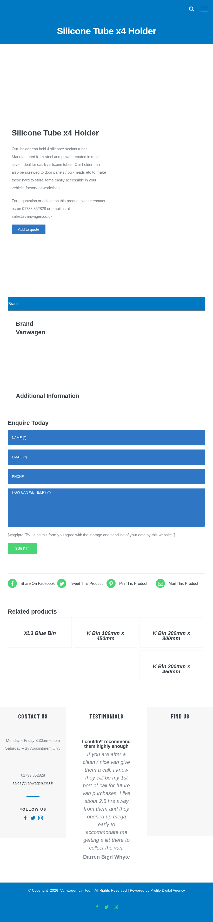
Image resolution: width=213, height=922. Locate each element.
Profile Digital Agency (167, 890)
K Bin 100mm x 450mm (105, 635)
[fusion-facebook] (25, 818)
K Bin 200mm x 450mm (171, 668)
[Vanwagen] (31, 246)
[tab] (106, 304)
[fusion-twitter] (33, 818)
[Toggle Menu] (204, 9)
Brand (13, 303)
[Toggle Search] (191, 8)
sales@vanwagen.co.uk (32, 783)
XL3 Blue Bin (40, 633)
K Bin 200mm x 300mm (171, 635)
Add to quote (28, 229)
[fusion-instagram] (40, 818)
